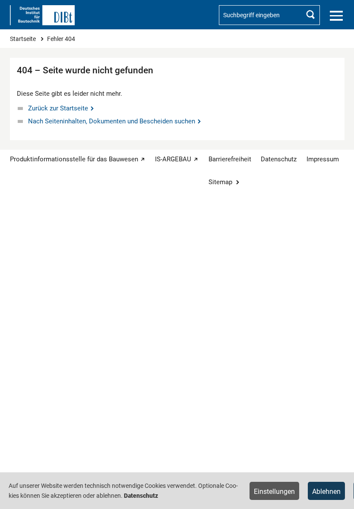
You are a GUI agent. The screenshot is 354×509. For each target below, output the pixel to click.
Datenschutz (279, 159)
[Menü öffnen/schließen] (336, 15)
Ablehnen (326, 491)
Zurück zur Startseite (58, 108)
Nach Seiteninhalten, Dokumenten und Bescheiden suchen (111, 121)
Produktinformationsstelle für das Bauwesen (74, 159)
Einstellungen (274, 491)
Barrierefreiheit (230, 159)
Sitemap (220, 182)
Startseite (23, 38)
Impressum (323, 159)
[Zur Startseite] (42, 15)
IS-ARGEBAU (173, 159)
